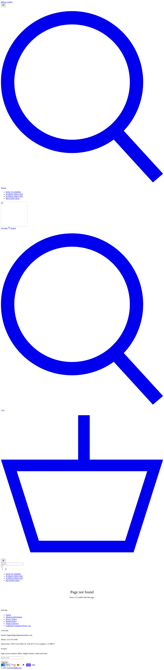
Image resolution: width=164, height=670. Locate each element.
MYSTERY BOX (13, 198)
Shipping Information (14, 617)
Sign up (4, 662)
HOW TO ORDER (13, 192)
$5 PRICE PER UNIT (14, 194)
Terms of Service (12, 624)
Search (8, 615)
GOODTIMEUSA (14, 668)
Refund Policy (11, 621)
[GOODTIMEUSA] (14, 226)
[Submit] (2, 566)
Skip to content (6, 2)
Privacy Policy (11, 619)
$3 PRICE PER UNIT (14, 196)
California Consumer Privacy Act (18, 626)
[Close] (3, 561)
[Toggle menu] (3, 5)
